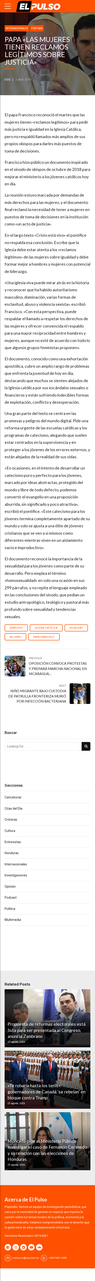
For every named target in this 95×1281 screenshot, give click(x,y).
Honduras (12, 853)
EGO (7, 79)
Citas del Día (13, 808)
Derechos (16, 627)
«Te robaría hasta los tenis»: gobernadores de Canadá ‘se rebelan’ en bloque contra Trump (47, 1091)
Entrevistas (13, 842)
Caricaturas (13, 797)
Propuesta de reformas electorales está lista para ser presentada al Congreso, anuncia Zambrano (47, 1030)
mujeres (15, 637)
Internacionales (17, 28)
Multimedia (13, 920)
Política (10, 909)
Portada (36, 28)
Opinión (10, 886)
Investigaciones (16, 875)
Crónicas (11, 819)
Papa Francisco (43, 637)
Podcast (11, 897)
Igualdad (76, 627)
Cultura (10, 831)
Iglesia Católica (46, 627)
